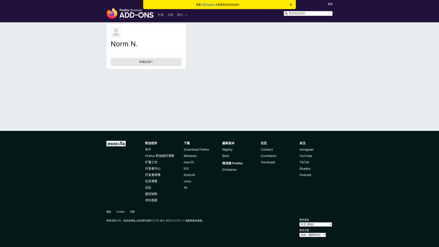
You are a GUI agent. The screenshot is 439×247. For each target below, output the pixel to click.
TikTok (304, 162)
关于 (148, 149)
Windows (190, 156)
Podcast (305, 175)
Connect (267, 149)
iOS (186, 168)
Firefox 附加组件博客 (159, 156)
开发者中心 (153, 168)
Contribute (268, 156)
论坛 (148, 187)
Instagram (306, 149)
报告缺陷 (151, 194)
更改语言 (304, 219)
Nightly (227, 149)
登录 (330, 3)
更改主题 (304, 230)
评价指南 (151, 200)
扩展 (160, 14)
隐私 (108, 211)
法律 (132, 211)
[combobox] (308, 13)
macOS (189, 162)
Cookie (120, 211)
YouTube (305, 156)
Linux (187, 181)
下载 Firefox (208, 4)
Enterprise (229, 169)
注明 (118, 220)
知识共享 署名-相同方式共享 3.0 (167, 220)
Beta (225, 156)
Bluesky (305, 168)
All (185, 187)
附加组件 (151, 143)
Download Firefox (196, 149)
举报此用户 (146, 61)
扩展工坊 (151, 162)
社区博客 (151, 181)
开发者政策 (153, 175)
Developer (268, 162)
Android (189, 175)
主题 (170, 14)
